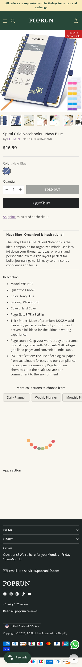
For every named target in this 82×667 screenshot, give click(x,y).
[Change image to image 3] (29, 120)
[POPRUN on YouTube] (29, 594)
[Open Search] (13, 21)
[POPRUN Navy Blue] (41, 71)
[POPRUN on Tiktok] (23, 594)
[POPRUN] (41, 20)
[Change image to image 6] (68, 120)
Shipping (9, 217)
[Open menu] (5, 21)
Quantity (9, 181)
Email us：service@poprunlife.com (34, 571)
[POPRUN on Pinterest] (11, 594)
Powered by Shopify (54, 633)
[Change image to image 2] (16, 120)
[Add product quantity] (20, 189)
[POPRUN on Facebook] (5, 594)
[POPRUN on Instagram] (17, 594)
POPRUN (13, 139)
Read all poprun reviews (20, 611)
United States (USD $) (23, 626)
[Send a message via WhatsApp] (75, 644)
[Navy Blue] (6, 171)
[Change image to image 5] (55, 120)
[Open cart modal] (76, 21)
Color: (15, 163)
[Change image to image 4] (42, 120)
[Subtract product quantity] (6, 189)
